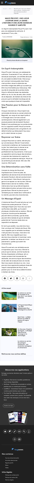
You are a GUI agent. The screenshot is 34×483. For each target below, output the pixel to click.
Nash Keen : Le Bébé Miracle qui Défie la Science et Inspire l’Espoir (24, 319)
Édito (10, 8)
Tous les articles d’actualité (12, 458)
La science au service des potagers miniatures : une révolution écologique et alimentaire (25, 344)
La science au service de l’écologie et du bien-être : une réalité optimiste (25, 295)
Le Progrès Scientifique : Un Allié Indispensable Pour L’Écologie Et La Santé (25, 307)
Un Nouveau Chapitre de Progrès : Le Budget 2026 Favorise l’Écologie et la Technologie (25, 332)
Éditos (6, 465)
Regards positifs (9, 462)
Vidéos (6, 467)
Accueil (5, 8)
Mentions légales (9, 479)
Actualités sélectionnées (11, 460)
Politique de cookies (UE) (11, 477)
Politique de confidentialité (12, 475)
